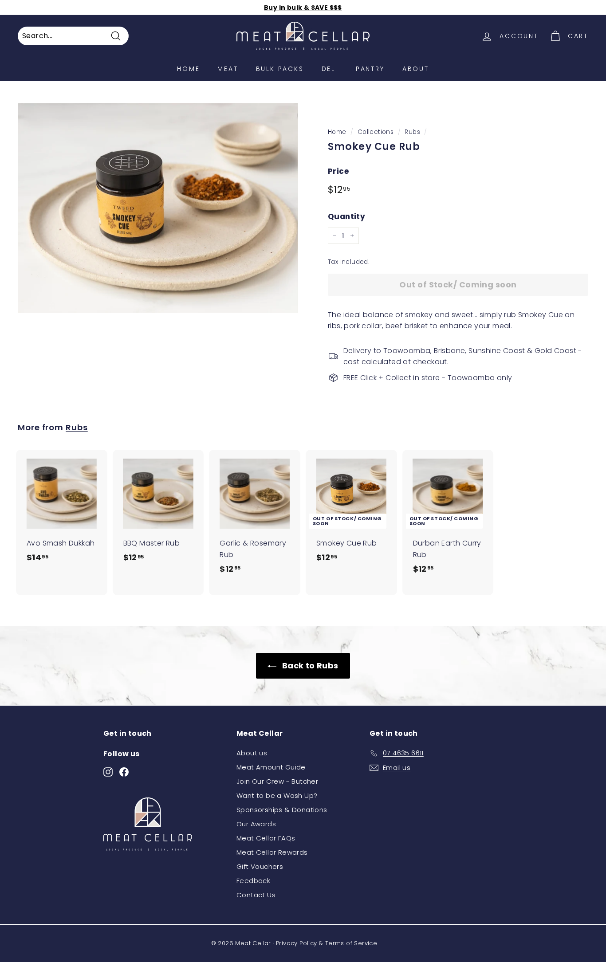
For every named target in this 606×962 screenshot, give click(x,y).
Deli (330, 68)
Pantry (370, 68)
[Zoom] (158, 208)
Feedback (253, 880)
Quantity (346, 216)
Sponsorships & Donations (281, 809)
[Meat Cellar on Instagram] (108, 771)
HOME (188, 68)
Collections (376, 132)
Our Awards (256, 823)
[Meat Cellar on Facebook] (124, 771)
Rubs (412, 132)
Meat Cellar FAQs (265, 838)
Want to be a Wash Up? (276, 795)
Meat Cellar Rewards (272, 852)
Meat (227, 68)
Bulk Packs (280, 68)
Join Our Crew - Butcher (277, 781)
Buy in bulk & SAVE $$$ (303, 7)
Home (337, 132)
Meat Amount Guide (271, 767)
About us (251, 753)
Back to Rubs (309, 665)
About (415, 68)
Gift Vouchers (259, 866)
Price (338, 171)
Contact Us (255, 894)
